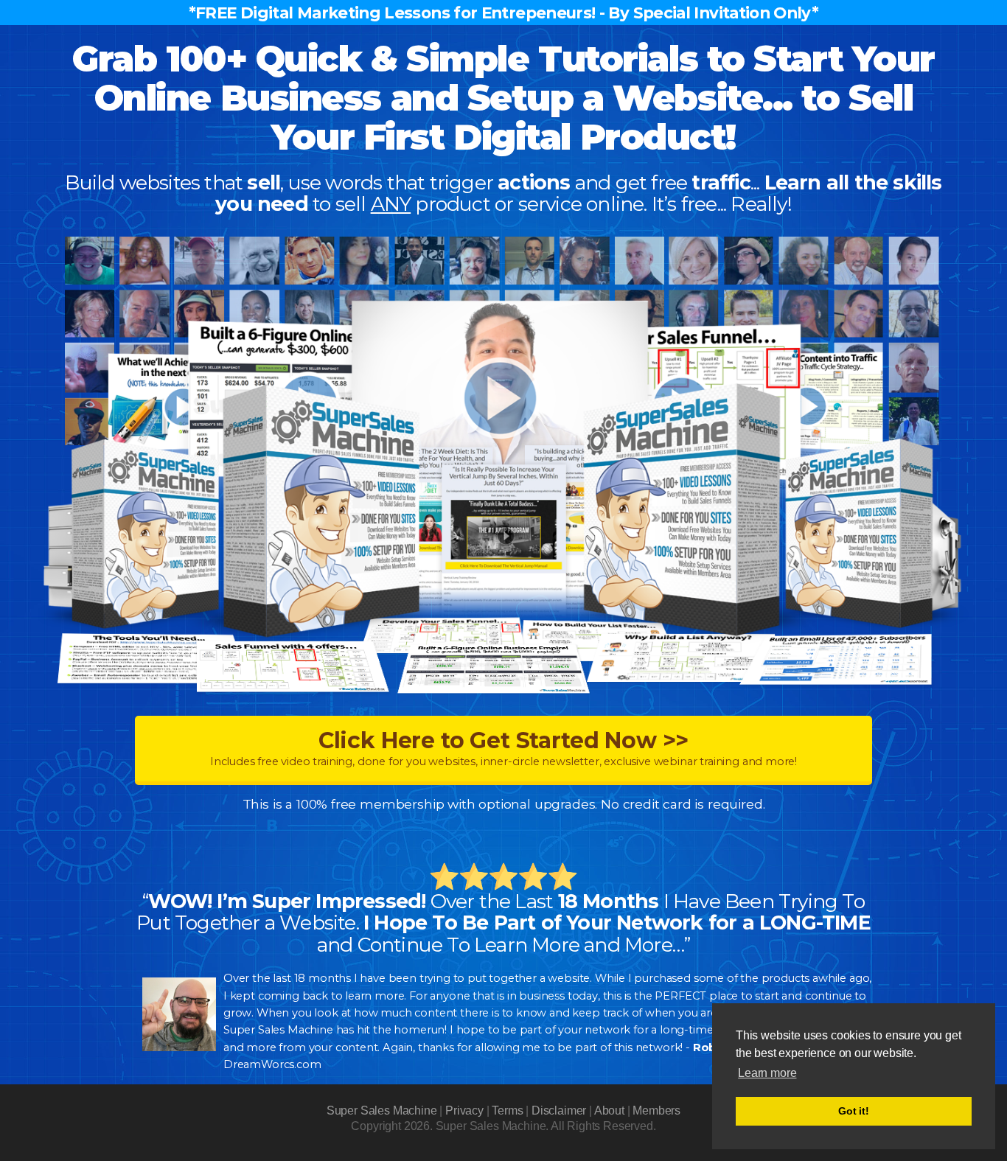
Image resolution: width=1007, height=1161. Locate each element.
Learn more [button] (767, 1073)
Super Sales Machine (382, 1110)
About (609, 1110)
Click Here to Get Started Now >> (503, 747)
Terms (507, 1110)
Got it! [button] (853, 1111)
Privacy (464, 1110)
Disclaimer (559, 1110)
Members (656, 1110)
